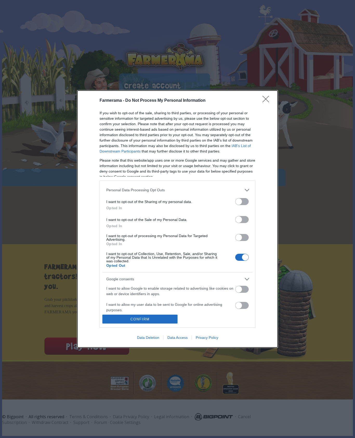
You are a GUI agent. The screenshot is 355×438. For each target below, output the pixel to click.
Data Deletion (148, 337)
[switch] (242, 201)
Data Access (177, 337)
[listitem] (177, 190)
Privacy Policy (207, 337)
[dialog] (177, 219)
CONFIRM (140, 319)
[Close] (267, 101)
